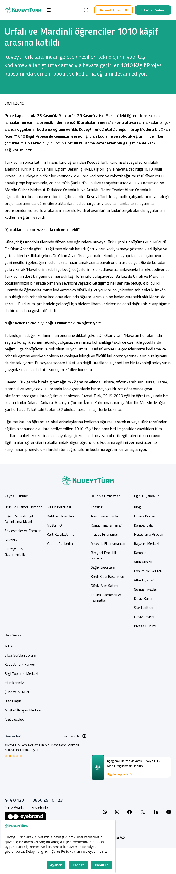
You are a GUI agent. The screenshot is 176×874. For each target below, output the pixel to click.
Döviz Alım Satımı (104, 585)
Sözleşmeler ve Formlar (23, 530)
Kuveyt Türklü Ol (113, 10)
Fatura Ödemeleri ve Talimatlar (106, 597)
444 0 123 (14, 800)
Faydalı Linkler (16, 496)
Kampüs (140, 552)
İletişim (10, 646)
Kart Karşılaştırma (60, 534)
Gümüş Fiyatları (146, 589)
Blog (137, 507)
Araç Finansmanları (105, 516)
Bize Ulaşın (13, 701)
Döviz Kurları (143, 598)
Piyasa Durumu (145, 626)
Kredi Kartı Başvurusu (107, 576)
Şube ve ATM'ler (17, 692)
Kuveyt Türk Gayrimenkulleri (16, 551)
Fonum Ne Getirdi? (148, 571)
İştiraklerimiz (14, 682)
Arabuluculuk (14, 719)
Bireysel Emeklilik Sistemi (104, 555)
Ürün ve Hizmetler (105, 496)
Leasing (97, 507)
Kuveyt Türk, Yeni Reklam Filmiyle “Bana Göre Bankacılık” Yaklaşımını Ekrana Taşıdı (43, 747)
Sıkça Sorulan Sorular (20, 655)
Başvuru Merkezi (146, 543)
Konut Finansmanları (106, 525)
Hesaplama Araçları (148, 534)
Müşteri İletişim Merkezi (23, 710)
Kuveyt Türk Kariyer (20, 664)
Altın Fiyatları (144, 580)
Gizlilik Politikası (59, 507)
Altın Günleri (143, 562)
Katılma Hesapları (60, 516)
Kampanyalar (144, 525)
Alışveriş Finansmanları (108, 543)
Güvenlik (11, 540)
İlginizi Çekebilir (146, 496)
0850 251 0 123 (47, 800)
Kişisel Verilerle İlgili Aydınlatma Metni (19, 518)
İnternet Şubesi (153, 10)
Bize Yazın (13, 635)
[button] (48, 10)
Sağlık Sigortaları (103, 567)
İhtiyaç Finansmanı (105, 534)
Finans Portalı (144, 516)
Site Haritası (143, 607)
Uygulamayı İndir (117, 774)
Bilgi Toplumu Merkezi (21, 673)
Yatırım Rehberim (60, 543)
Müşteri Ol (55, 525)
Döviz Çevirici (144, 616)
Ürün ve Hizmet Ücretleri (23, 507)
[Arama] (86, 10)
